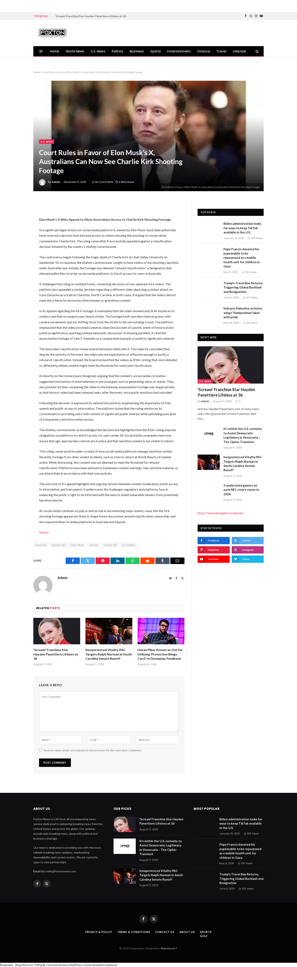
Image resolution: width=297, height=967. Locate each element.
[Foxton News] (52, 33)
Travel (221, 51)
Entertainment (179, 51)
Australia (41, 545)
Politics (117, 51)
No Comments (104, 182)
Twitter (93, 545)
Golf (204, 936)
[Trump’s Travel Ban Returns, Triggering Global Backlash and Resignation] (209, 288)
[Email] (19, 256)
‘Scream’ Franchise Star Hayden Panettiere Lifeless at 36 (90, 16)
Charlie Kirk (59, 545)
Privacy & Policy (98, 932)
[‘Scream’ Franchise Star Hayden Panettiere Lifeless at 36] (56, 631)
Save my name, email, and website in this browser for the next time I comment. (92, 750)
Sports (155, 51)
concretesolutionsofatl (60, 965)
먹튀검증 (39, 965)
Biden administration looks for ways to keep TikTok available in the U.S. (242, 228)
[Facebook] (19, 213)
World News (75, 51)
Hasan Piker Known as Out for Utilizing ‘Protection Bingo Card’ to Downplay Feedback (160, 654)
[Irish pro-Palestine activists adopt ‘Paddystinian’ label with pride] (209, 313)
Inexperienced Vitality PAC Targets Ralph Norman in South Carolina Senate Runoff (108, 654)
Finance (203, 51)
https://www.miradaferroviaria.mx (220, 513)
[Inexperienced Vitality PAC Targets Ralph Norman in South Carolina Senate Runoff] (108, 631)
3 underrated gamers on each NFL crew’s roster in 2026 (241, 490)
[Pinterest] (19, 245)
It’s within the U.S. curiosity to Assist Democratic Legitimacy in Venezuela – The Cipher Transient (242, 435)
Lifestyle (239, 51)
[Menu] (41, 51)
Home (54, 51)
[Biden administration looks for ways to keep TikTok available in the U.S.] (209, 228)
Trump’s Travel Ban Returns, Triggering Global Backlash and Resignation (243, 287)
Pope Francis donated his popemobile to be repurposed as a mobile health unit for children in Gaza (241, 257)
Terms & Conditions (133, 932)
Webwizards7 (169, 948)
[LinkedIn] (19, 235)
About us (187, 932)
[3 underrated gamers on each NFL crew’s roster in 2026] (209, 490)
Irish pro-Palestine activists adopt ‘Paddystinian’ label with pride (242, 312)
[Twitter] (19, 224)
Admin (56, 182)
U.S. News (98, 51)
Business (137, 51)
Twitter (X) (110, 545)
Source (44, 532)
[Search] (257, 51)
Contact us (164, 932)
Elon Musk (77, 545)
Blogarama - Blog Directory (17, 965)
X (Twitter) (128, 545)
